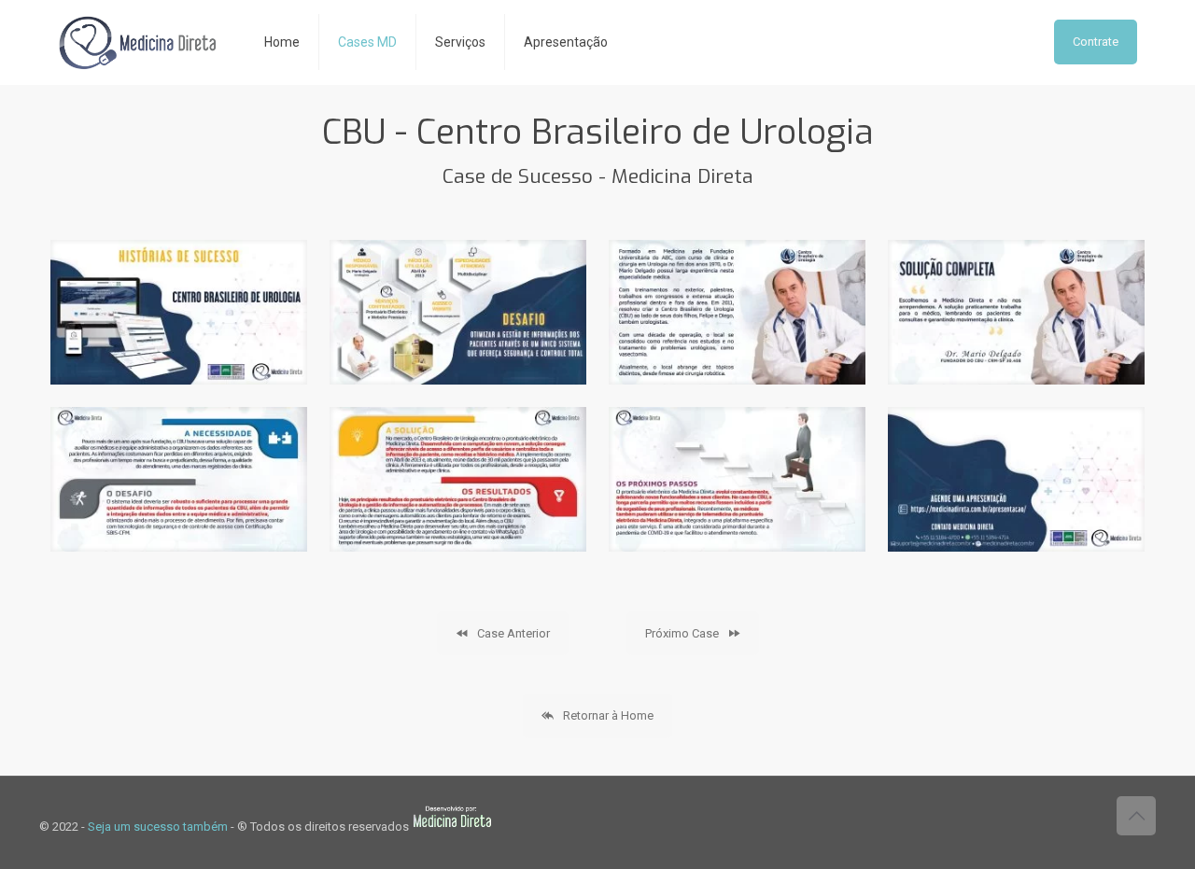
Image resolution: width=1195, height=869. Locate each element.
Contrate (1095, 42)
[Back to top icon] (1136, 815)
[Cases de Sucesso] (138, 42)
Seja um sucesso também (158, 827)
